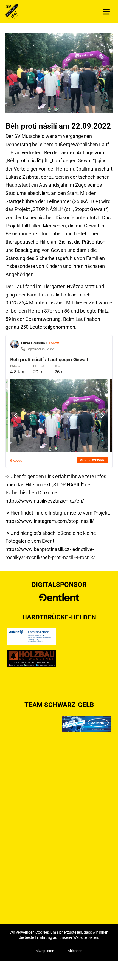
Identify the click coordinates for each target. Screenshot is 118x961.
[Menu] (106, 11)
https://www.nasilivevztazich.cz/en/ (45, 501)
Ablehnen (75, 951)
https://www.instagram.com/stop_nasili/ (49, 521)
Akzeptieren (45, 951)
